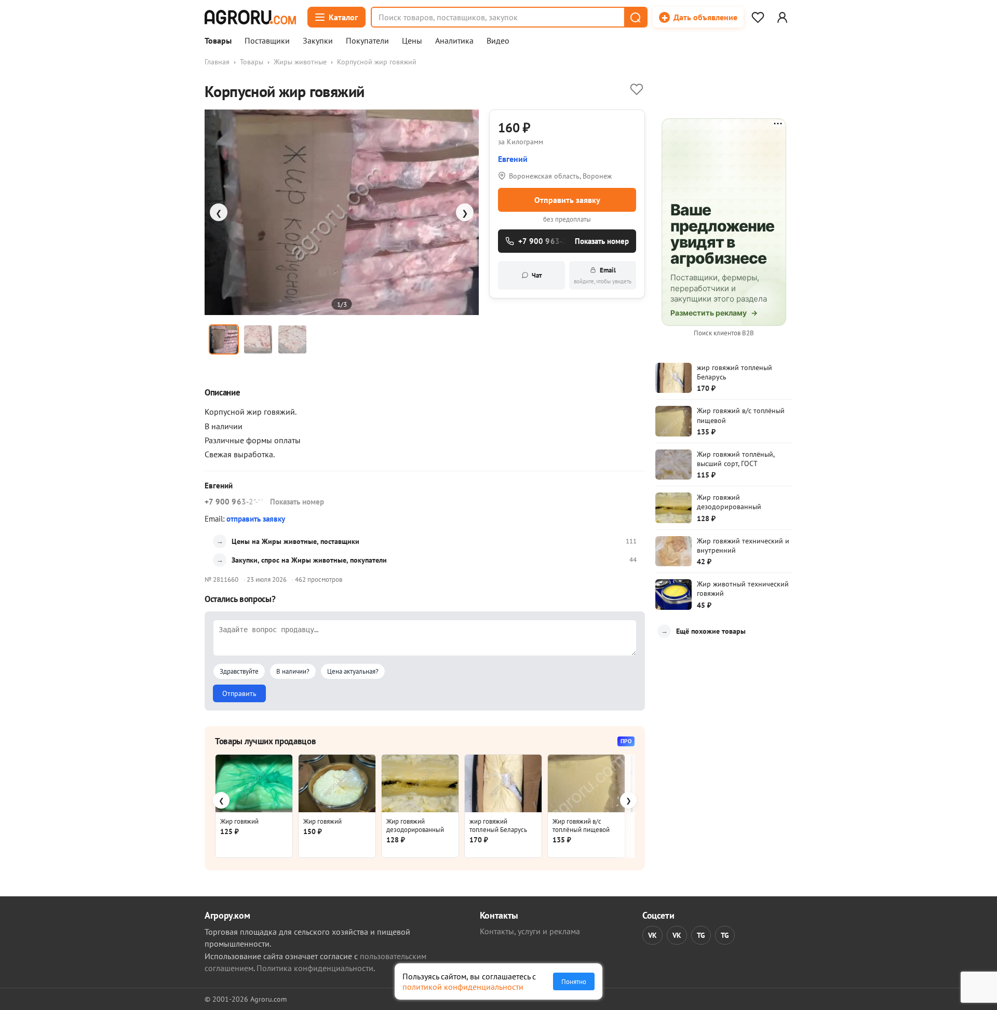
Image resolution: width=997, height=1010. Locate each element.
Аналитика (454, 41)
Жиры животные (300, 61)
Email (602, 275)
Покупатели (367, 41)
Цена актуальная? (353, 671)
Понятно (573, 981)
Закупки (318, 41)
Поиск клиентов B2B (724, 333)
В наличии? (292, 671)
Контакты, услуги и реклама (530, 931)
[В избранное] (636, 89)
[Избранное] (757, 17)
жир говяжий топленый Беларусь (498, 825)
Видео (498, 41)
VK (652, 935)
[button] (635, 17)
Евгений (513, 159)
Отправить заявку (567, 200)
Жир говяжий (239, 821)
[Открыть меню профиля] (782, 17)
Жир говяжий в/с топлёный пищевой (581, 825)
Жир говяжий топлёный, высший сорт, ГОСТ (735, 458)
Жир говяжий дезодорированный (415, 825)
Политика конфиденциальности (315, 968)
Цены (412, 41)
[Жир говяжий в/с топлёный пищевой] (586, 783)
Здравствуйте (239, 671)
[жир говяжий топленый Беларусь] (503, 783)
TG (701, 935)
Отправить (239, 693)
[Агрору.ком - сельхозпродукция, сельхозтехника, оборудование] (250, 17)
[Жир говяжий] (253, 783)
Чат (537, 275)
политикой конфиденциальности (462, 986)
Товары (218, 41)
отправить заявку (255, 519)
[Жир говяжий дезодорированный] (420, 783)
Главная (217, 61)
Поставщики (267, 41)
